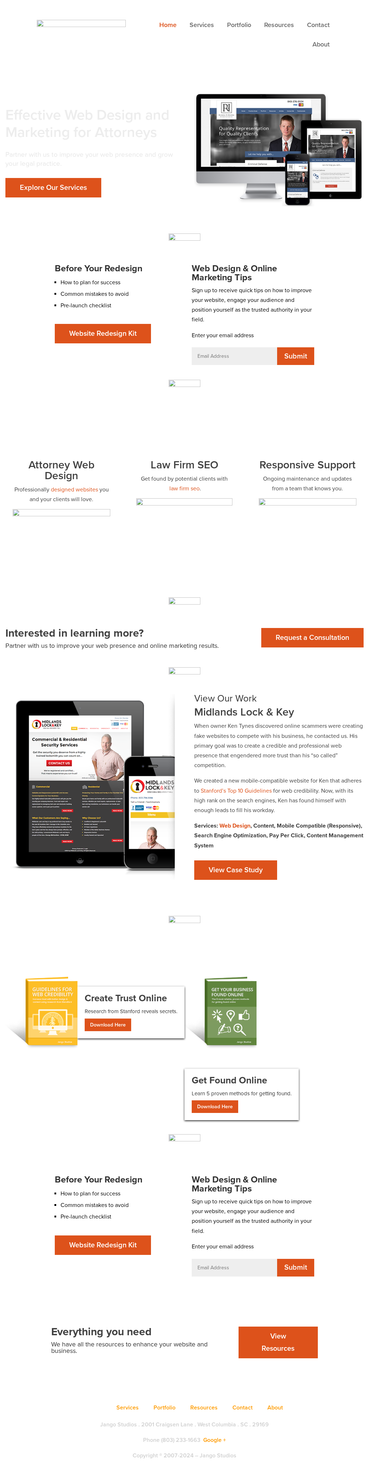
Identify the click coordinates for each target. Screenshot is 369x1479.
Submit (295, 356)
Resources (279, 25)
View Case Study (236, 870)
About (321, 44)
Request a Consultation (312, 637)
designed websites (74, 489)
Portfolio (239, 25)
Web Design (234, 825)
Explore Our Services (53, 187)
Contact (318, 25)
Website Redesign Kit (103, 333)
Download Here (108, 1025)
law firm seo (184, 488)
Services (202, 25)
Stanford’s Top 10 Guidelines (236, 790)
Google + (214, 1440)
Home (168, 25)
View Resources (278, 1342)
